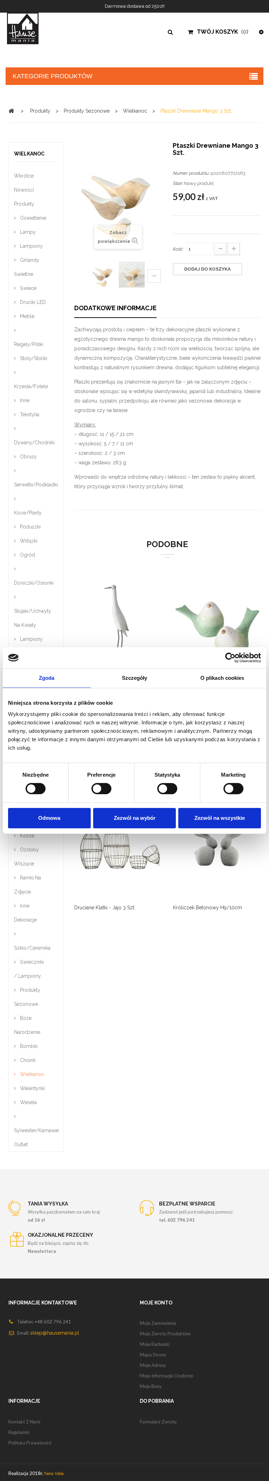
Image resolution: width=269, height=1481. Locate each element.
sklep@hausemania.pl (54, 1333)
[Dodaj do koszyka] (92, 626)
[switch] (94, 785)
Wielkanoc (31, 1074)
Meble (26, 316)
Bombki (28, 1046)
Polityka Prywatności (29, 1443)
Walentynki (32, 1088)
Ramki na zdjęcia (27, 885)
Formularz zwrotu (158, 1421)
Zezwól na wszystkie (219, 818)
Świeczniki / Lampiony (29, 969)
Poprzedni (83, 277)
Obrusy (28, 456)
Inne (24, 400)
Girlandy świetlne (26, 267)
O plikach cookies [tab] (222, 678)
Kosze (26, 835)
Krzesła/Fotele (31, 386)
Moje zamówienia (158, 1323)
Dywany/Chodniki (34, 442)
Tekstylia (29, 414)
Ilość (177, 249)
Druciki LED (32, 302)
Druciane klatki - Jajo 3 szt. (104, 907)
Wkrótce (24, 176)
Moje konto (156, 1303)
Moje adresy (153, 1365)
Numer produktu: (191, 173)
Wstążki (28, 541)
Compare (92, 849)
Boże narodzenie (27, 1025)
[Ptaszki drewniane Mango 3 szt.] (103, 274)
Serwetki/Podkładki (36, 484)
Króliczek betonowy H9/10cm (207, 907)
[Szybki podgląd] (127, 626)
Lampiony (31, 246)
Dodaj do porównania (109, 626)
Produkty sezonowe (27, 997)
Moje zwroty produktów (165, 1333)
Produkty (24, 204)
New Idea (54, 1473)
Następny (154, 276)
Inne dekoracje (25, 913)
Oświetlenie (32, 218)
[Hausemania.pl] (33, 28)
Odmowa (49, 818)
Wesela (28, 1102)
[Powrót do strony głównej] (11, 110)
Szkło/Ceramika (32, 948)
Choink (27, 1060)
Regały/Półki (28, 344)
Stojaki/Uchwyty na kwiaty (32, 618)
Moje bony (151, 1386)
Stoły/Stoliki (33, 358)
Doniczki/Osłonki (34, 583)
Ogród (27, 555)
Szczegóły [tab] (134, 678)
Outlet (21, 1144)
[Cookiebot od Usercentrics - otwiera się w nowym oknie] (230, 657)
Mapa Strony (153, 1354)
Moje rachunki (155, 1344)
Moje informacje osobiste (166, 1376)
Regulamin (18, 1432)
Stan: (178, 183)
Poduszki (30, 527)
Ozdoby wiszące (26, 856)
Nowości (24, 190)
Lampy (27, 232)
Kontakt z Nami (24, 1421)
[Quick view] (109, 849)
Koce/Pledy (28, 513)
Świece (27, 288)
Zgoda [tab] (47, 678)
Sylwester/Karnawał (36, 1130)
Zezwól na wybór (135, 818)
